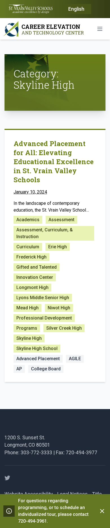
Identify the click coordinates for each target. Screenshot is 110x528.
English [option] (76, 9)
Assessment (61, 219)
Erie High (57, 246)
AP (19, 368)
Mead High (27, 307)
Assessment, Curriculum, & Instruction (44, 233)
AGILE (75, 358)
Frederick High (31, 257)
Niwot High (59, 307)
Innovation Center (34, 277)
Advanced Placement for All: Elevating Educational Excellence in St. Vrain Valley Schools (54, 161)
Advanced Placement (38, 358)
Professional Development (44, 318)
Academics (27, 219)
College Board (46, 368)
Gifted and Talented (36, 267)
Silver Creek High (64, 328)
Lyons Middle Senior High (42, 297)
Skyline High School (37, 348)
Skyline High (29, 338)
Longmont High (32, 287)
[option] (76, 9)
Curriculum (27, 246)
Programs (26, 328)
